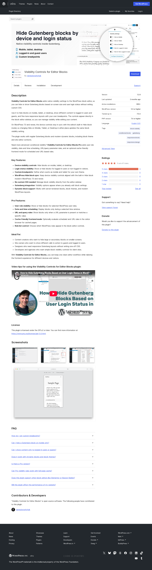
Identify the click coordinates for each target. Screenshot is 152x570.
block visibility (135, 128)
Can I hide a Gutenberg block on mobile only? (30, 443)
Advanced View (108, 148)
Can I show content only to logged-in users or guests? (33, 450)
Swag (94, 543)
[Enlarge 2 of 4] (64, 349)
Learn (65, 533)
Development (56, 85)
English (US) (136, 123)
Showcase (40, 533)
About (11, 533)
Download (135, 74)
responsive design (133, 142)
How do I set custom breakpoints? (25, 436)
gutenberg (136, 133)
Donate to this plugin (110, 230)
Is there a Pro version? (20, 464)
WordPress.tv (69, 543)
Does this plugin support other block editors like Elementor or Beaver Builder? (43, 478)
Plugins (38, 540)
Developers (67, 540)
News (11, 536)
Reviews (28, 85)
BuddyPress (123, 543)
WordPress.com (125, 533)
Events (93, 536)
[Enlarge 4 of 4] (92, 369)
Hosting (12, 540)
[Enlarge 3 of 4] (92, 349)
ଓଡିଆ (32, 556)
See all (138, 188)
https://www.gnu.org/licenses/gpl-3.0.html (28, 333)
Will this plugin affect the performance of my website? (33, 485)
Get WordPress (141, 4)
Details (16, 85)
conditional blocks (125, 133)
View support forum (110, 207)
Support (137, 85)
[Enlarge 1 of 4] (35, 349)
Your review (106, 188)
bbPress (122, 540)
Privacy (11, 543)
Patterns (39, 543)
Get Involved (95, 533)
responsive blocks (133, 137)
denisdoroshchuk (34, 76)
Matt (120, 536)
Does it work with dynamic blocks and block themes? (33, 457)
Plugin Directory (15, 11)
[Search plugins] (32, 19)
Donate (94, 540)
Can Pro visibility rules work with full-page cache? (31, 471)
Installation (41, 85)
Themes (39, 536)
